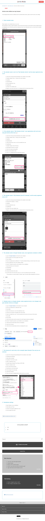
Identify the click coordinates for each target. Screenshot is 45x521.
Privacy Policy (4, 511)
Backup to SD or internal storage (13, 464)
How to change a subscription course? (14, 483)
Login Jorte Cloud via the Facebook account (15, 467)
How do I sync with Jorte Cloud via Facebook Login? (16, 466)
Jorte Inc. (20, 518)
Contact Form (22, 451)
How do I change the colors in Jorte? (14, 482)
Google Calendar (12, 255)
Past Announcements (9, 494)
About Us (3, 506)
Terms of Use (4, 509)
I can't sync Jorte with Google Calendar (14, 461)
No (7, 429)
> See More (38, 469)
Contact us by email (22, 444)
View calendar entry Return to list (9, 416)
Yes (8, 427)
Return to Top (22, 502)
